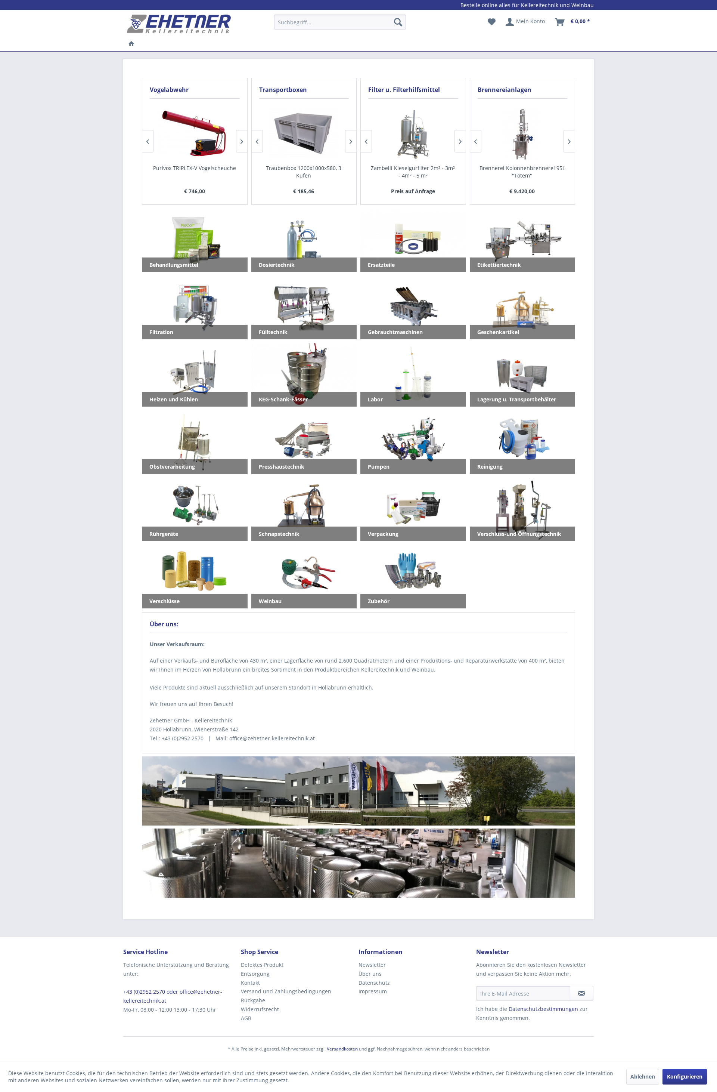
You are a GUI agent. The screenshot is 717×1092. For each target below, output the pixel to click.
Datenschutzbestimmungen (543, 1008)
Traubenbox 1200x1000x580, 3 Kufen (303, 171)
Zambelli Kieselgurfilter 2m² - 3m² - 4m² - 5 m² (413, 171)
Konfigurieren (684, 1076)
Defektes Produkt (262, 964)
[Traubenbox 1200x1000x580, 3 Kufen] (304, 134)
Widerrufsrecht (260, 1009)
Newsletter (372, 964)
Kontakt (250, 982)
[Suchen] (398, 22)
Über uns (370, 973)
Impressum (372, 991)
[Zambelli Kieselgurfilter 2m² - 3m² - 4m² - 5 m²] (413, 134)
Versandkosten (342, 1049)
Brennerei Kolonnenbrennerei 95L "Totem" (522, 171)
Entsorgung (255, 973)
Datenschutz (374, 982)
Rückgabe (253, 1000)
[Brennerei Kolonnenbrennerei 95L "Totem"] (522, 134)
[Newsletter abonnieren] (581, 993)
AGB (246, 1018)
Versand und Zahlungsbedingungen (286, 991)
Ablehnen (642, 1076)
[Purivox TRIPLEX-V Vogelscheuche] (195, 134)
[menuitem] (340, 26)
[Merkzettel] (491, 22)
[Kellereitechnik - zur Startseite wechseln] (179, 24)
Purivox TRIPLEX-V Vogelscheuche (194, 168)
